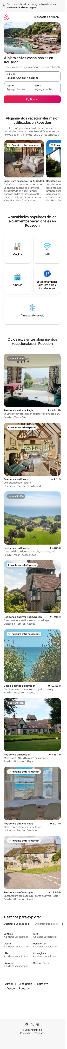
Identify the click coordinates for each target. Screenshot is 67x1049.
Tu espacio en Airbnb (46, 17)
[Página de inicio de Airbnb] (6, 17)
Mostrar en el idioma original (21, 7)
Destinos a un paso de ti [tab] (16, 923)
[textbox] (18, 89)
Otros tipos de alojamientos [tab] (49, 923)
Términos (39, 1033)
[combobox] (32, 78)
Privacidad (25, 1033)
